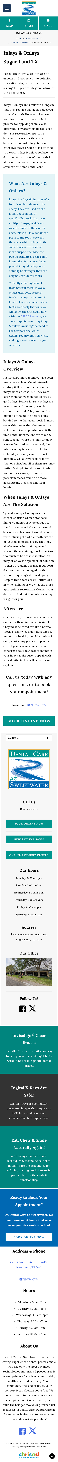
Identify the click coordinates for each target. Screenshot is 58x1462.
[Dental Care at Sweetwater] (29, 8)
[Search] (29, 737)
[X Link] (32, 1010)
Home (19, 38)
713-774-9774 (38, 705)
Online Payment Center (29, 855)
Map (9, 26)
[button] (47, 738)
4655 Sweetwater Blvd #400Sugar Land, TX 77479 (29, 1264)
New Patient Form (29, 839)
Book (29, 26)
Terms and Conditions (36, 1446)
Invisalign (13, 1051)
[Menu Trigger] (7, 8)
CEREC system (31, 316)
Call (48, 26)
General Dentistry (20, 42)
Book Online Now (29, 721)
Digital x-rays (19, 1103)
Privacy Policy (18, 1446)
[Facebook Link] (22, 1010)
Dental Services (33, 38)
